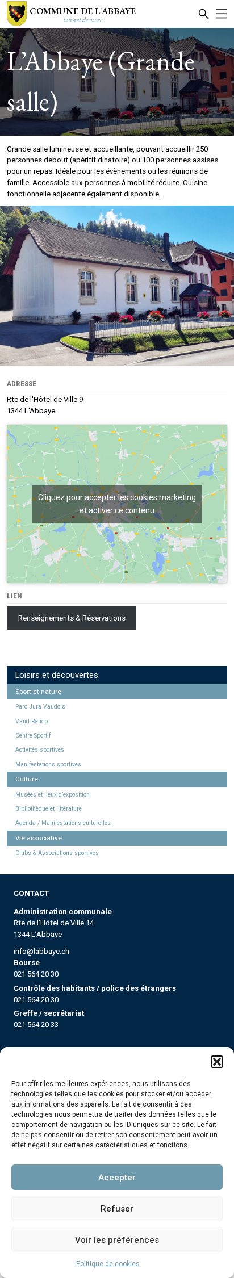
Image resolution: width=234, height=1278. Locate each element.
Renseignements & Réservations (72, 618)
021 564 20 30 (36, 974)
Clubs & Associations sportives (57, 853)
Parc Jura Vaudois (40, 706)
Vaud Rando (31, 721)
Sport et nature (38, 691)
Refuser (117, 1209)
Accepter (117, 1177)
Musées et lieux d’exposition (52, 794)
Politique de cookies (108, 1264)
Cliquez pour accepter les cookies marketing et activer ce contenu (117, 504)
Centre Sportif (33, 735)
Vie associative (38, 838)
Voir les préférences (117, 1240)
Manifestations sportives (48, 764)
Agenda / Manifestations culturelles (63, 823)
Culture (26, 779)
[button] (217, 1061)
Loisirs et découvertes (56, 675)
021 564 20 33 (36, 1024)
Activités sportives (39, 749)
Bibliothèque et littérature (48, 808)
